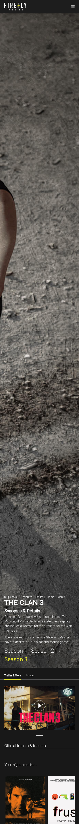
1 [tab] (39, 735)
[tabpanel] (39, 708)
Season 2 (42, 650)
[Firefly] (15, 6)
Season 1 (15, 650)
